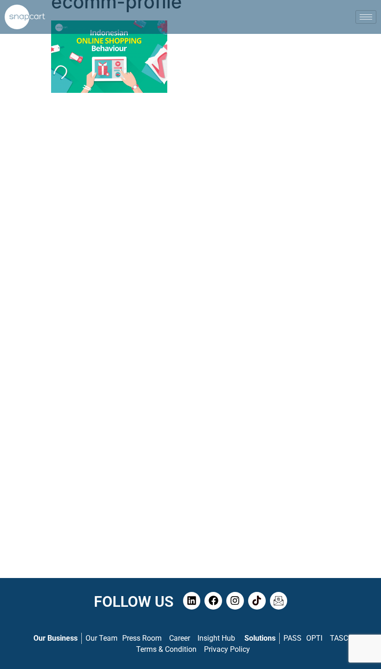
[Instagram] (235, 601)
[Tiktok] (257, 601)
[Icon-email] (279, 601)
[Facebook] (213, 601)
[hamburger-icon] (365, 17)
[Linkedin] (192, 601)
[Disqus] (190, 219)
